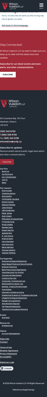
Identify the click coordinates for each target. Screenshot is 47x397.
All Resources (7, 325)
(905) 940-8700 (7, 131)
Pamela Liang (7, 227)
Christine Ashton (8, 193)
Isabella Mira (7, 233)
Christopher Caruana (10, 199)
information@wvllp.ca (10, 141)
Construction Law (9, 278)
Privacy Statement (8, 353)
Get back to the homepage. (15, 25)
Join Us (4, 180)
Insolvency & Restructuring (13, 292)
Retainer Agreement (9, 350)
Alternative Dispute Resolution (14, 261)
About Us (5, 171)
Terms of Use (6, 347)
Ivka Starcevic (8, 244)
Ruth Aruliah (7, 191)
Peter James (7, 213)
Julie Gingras (7, 208)
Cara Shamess (7, 241)
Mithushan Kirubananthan (12, 219)
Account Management (11, 333)
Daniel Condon (8, 202)
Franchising (6, 289)
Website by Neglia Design (23, 389)
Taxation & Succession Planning (15, 309)
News (4, 183)
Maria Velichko (8, 247)
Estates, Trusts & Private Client (14, 287)
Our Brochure (7, 174)
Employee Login (7, 362)
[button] (41, 6)
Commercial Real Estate (11, 275)
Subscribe (7, 162)
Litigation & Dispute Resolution (14, 298)
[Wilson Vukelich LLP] (13, 6)
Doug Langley (7, 224)
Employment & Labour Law (12, 284)
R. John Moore (7, 236)
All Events (6, 318)
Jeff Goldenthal (8, 210)
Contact (4, 342)
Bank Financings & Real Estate (14, 270)
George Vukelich (8, 250)
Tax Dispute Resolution (11, 306)
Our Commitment (9, 177)
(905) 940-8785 (11, 138)
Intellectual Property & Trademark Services (19, 295)
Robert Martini (8, 230)
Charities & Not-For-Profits (13, 272)
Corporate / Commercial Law (13, 281)
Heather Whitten (9, 253)
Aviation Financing (9, 267)
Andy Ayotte (7, 196)
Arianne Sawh (7, 239)
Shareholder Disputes (11, 304)
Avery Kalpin (7, 216)
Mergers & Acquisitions (11, 301)
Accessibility (5, 357)
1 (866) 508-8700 (8, 134)
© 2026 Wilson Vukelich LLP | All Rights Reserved (23, 383)
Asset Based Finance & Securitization (17, 264)
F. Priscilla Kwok (8, 222)
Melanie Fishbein (8, 205)
